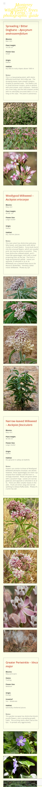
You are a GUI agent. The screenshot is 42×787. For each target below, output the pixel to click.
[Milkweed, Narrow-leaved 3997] (20, 551)
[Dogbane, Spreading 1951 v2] (20, 128)
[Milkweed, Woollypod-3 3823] (20, 327)
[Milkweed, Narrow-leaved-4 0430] (20, 631)
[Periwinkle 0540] (20, 732)
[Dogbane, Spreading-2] (20, 153)
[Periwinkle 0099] (20, 757)
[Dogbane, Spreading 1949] (20, 103)
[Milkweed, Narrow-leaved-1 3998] (21, 499)
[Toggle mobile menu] (4, 3)
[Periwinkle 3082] (20, 781)
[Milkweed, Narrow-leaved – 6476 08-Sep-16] (20, 586)
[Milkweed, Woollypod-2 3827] (20, 302)
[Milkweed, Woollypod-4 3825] (21, 367)
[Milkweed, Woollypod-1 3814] (20, 277)
